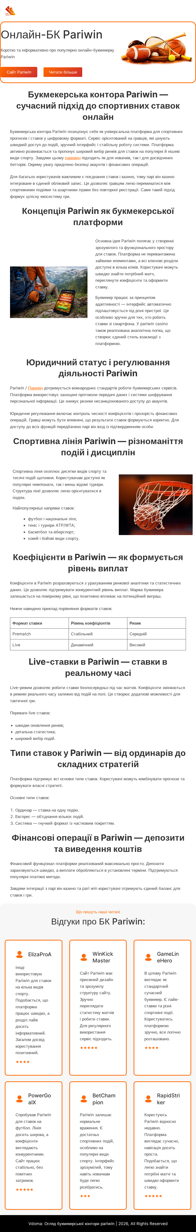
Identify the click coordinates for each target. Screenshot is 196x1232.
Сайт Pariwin (19, 71)
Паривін (35, 387)
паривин (73, 157)
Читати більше (63, 71)
